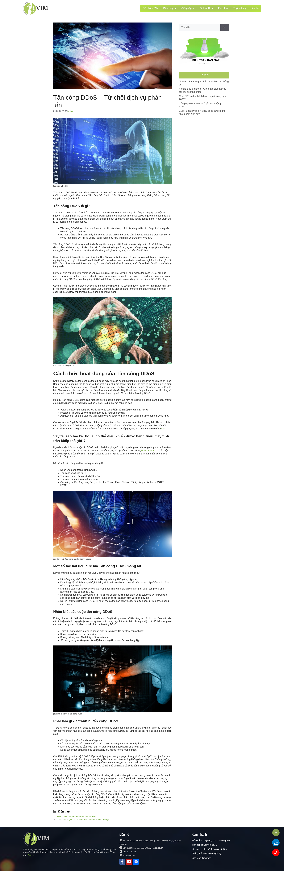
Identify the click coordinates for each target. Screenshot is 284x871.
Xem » (31, 855)
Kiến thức (223, 8)
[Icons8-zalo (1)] (136, 862)
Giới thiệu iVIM (150, 8)
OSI (163, 428)
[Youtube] (129, 862)
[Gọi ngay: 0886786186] (276, 852)
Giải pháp (186, 8)
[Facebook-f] (122, 862)
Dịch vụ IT (205, 8)
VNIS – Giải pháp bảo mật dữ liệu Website (76, 816)
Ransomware (148, 450)
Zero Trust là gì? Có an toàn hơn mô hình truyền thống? (83, 819)
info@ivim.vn (129, 855)
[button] (276, 832)
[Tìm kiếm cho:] (199, 27)
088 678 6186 (129, 851)
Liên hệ (255, 8)
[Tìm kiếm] (224, 27)
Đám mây (168, 8)
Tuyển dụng (239, 8)
